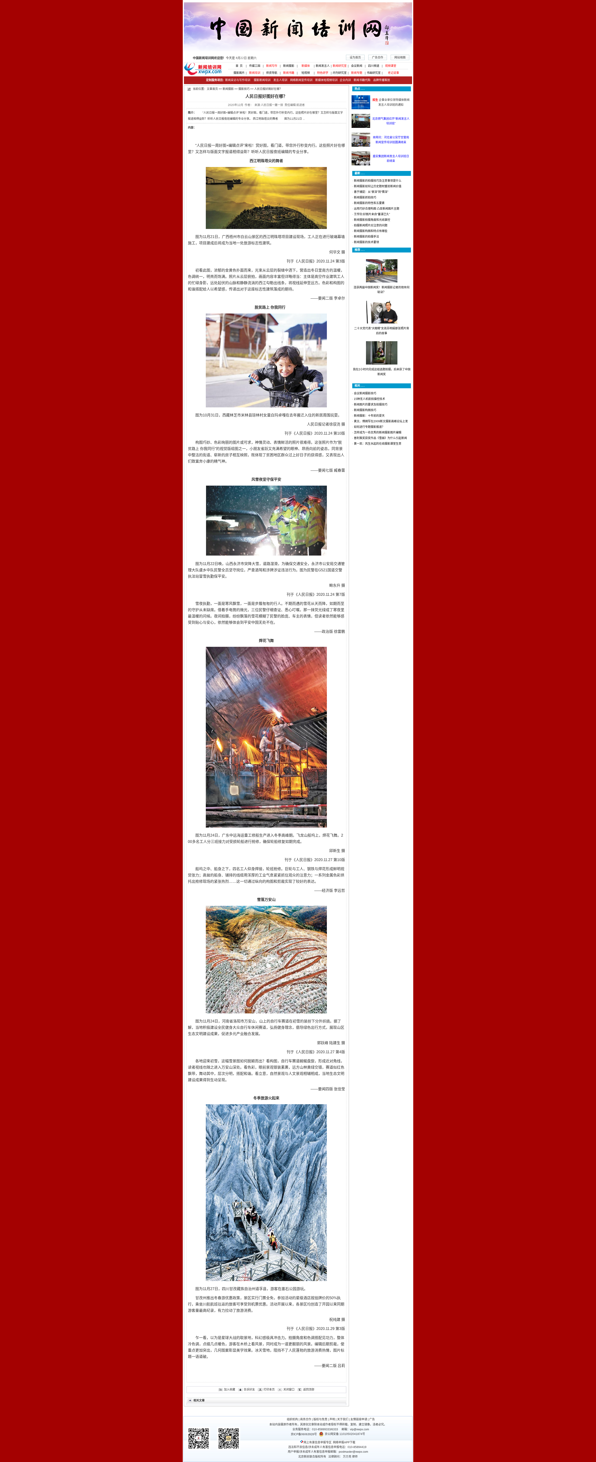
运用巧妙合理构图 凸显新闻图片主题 (376, 208)
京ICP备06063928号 (304, 1434)
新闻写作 (271, 66)
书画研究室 (374, 73)
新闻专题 (356, 73)
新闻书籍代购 (360, 80)
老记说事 (393, 73)
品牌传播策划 (380, 80)
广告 (372, 1419)
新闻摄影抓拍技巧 (365, 197)
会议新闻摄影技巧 (365, 393)
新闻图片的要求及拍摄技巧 (370, 404)
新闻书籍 (288, 73)
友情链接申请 (358, 1419)
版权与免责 (320, 1419)
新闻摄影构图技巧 (365, 410)
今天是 (225, 58)
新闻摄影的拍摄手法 (366, 236)
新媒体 (305, 66)
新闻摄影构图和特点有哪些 (370, 231)
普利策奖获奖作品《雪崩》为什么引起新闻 (380, 438)
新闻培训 (254, 73)
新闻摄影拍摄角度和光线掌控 (372, 220)
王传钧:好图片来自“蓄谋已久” (372, 214)
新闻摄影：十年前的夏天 (369, 415)
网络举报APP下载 (344, 1442)
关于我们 (342, 1419)
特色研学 (322, 73)
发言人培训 (280, 80)
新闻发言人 (323, 66)
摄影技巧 (244, 89)
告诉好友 (249, 1389)
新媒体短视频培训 (326, 80)
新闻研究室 (340, 66)
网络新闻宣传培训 (301, 80)
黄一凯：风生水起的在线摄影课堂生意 (377, 443)
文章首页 (212, 89)
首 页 (238, 66)
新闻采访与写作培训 (237, 80)
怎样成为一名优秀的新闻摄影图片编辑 (377, 432)
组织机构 (292, 1419)
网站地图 (400, 57)
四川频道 (373, 66)
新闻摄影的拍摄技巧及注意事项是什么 (377, 180)
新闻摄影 (288, 66)
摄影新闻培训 (262, 80)
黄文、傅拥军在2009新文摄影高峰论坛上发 (381, 421)
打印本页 (269, 1389)
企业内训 (344, 80)
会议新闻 (356, 66)
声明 (332, 1419)
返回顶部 (308, 1389)
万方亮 (347, 1456)
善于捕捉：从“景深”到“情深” (371, 192)
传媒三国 (254, 66)
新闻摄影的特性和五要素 (369, 203)
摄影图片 (238, 73)
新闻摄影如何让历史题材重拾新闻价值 (377, 186)
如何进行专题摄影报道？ (369, 427)
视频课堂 (390, 66)
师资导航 (271, 73)
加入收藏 (229, 1389)
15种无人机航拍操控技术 (369, 399)
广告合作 (377, 57)
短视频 (305, 73)
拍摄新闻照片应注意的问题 (370, 225)
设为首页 (355, 57)
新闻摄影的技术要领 (366, 242)
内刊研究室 (340, 73)
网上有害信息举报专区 (318, 1442)
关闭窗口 (289, 1389)
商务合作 (305, 1419)
